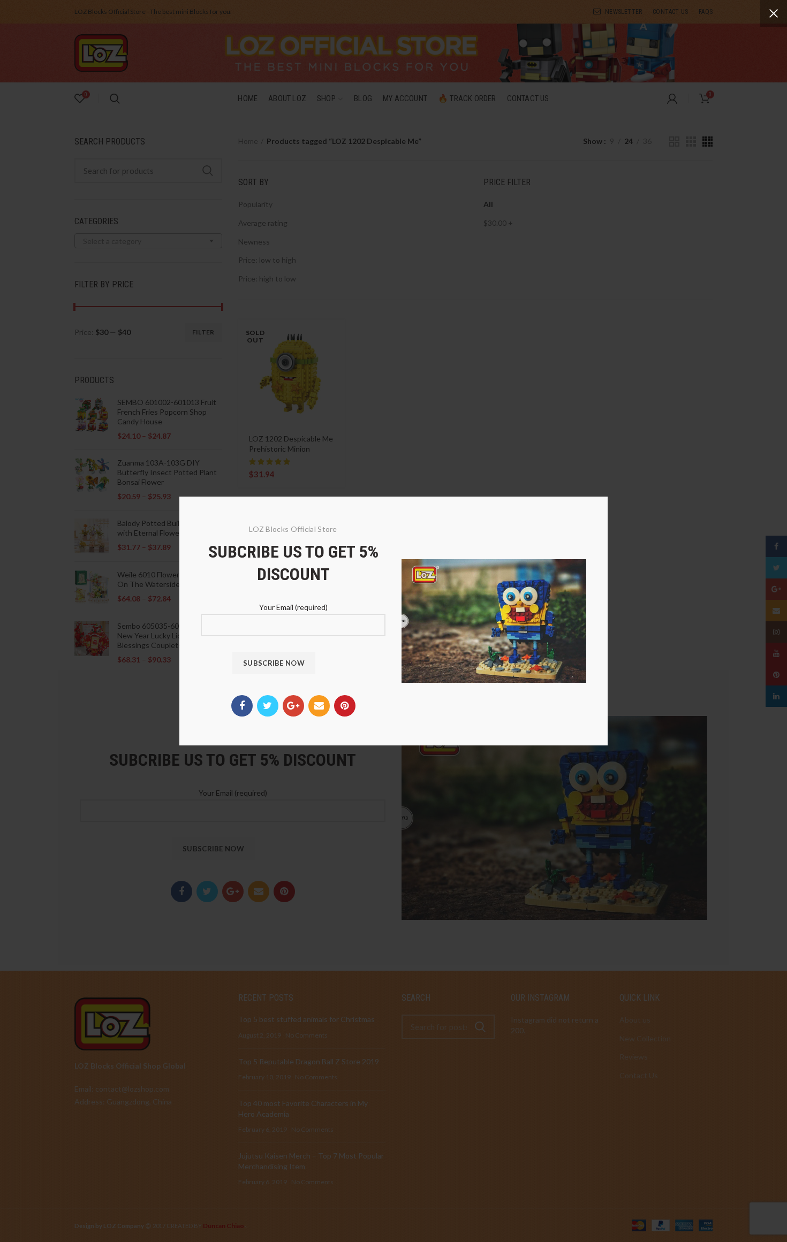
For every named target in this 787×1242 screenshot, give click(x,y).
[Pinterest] (344, 706)
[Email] (319, 706)
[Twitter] (267, 706)
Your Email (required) (293, 607)
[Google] (293, 706)
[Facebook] (242, 706)
